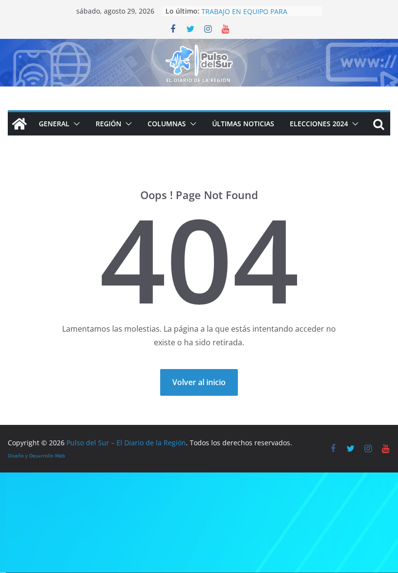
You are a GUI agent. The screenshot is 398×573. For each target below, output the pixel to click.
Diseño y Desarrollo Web (36, 455)
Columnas (167, 123)
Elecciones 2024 (319, 123)
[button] (74, 124)
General (54, 123)
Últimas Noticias (243, 123)
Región (108, 123)
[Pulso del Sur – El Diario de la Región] (199, 45)
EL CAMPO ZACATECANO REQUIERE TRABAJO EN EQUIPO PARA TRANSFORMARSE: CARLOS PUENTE (258, 14)
